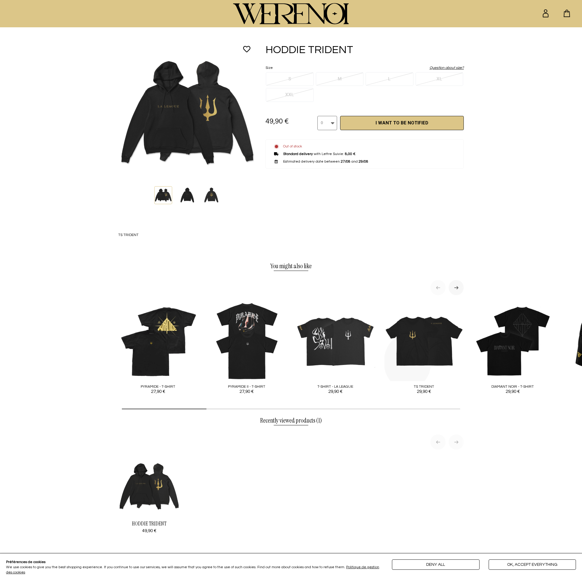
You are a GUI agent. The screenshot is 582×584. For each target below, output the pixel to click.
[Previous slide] (438, 287)
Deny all (435, 564)
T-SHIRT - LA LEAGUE (335, 389)
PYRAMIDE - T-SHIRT (158, 389)
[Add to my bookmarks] (246, 49)
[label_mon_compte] (545, 13)
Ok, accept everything (532, 564)
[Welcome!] (291, 13)
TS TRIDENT (424, 389)
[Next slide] (456, 287)
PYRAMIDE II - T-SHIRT (246, 389)
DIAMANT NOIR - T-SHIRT (512, 389)
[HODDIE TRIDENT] (163, 195)
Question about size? (447, 68)
